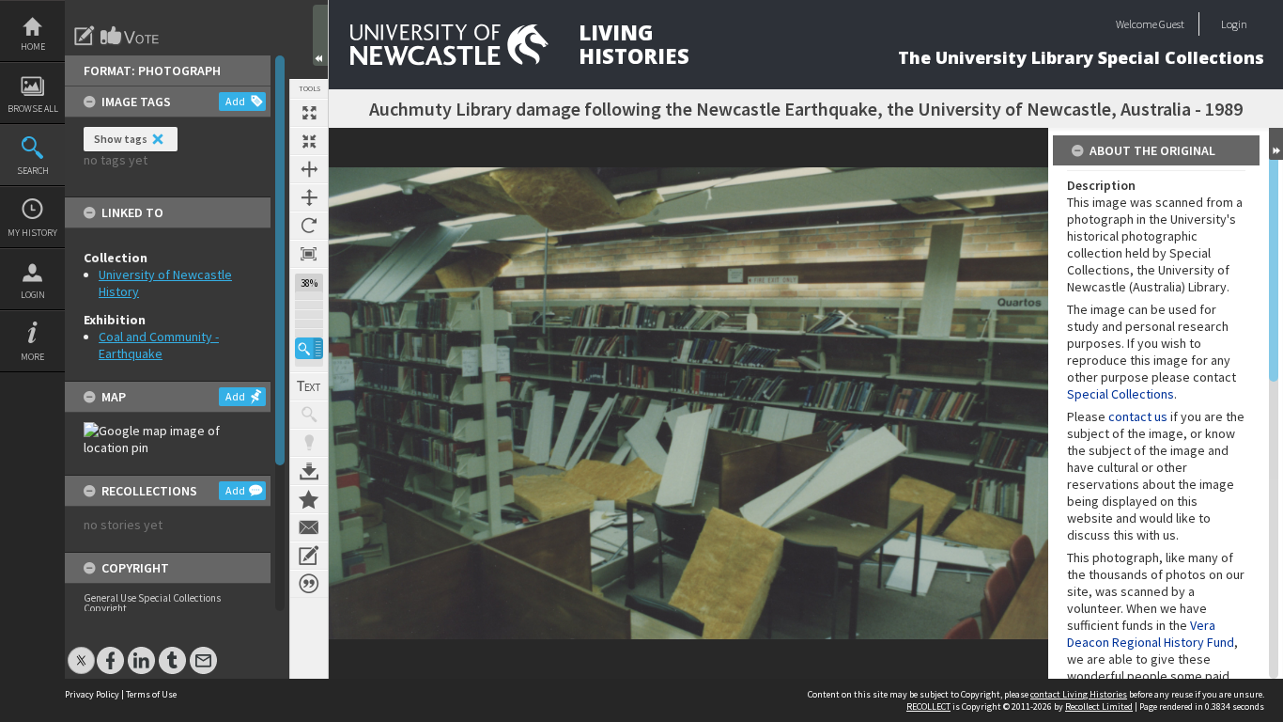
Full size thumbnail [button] (309, 113)
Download (309, 471)
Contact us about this (309, 527)
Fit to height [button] (309, 197)
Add (235, 101)
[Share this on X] (81, 651)
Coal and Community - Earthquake (159, 345)
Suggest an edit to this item (84, 35)
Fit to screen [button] (309, 141)
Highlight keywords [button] (309, 443)
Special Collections (1120, 393)
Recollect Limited (1099, 706)
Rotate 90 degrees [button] (309, 226)
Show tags (120, 139)
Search (33, 171)
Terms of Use (151, 694)
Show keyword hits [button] (309, 414)
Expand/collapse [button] (1276, 144)
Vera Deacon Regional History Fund (1150, 634)
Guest (1171, 24)
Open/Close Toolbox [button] (320, 35)
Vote (130, 35)
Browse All (33, 108)
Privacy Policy (92, 694)
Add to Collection (309, 499)
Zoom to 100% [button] (309, 254)
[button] (309, 348)
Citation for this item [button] (309, 584)
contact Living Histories (1078, 694)
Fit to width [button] (309, 169)
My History (32, 233)
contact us (1137, 416)
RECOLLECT (928, 706)
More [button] (32, 357)
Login (33, 295)
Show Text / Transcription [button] (309, 386)
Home (33, 46)
